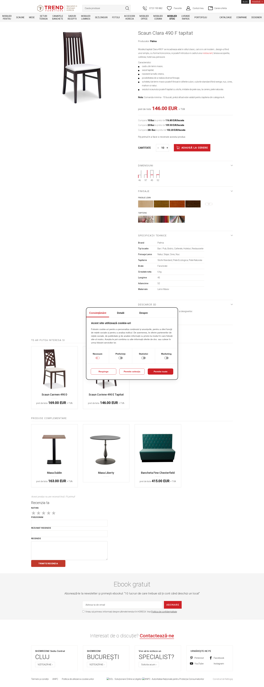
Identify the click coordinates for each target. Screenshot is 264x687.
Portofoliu (200, 17)
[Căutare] (127, 8)
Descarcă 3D (147, 304)
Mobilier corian (158, 17)
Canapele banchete (57, 17)
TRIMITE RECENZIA (48, 563)
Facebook (219, 658)
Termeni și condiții (40, 679)
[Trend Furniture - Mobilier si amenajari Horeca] (50, 8)
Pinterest (199, 658)
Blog (245, 2)
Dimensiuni (145, 165)
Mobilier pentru (7, 17)
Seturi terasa (43, 17)
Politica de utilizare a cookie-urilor (78, 679)
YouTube (199, 663)
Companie (241, 17)
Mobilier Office (144, 17)
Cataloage (226, 17)
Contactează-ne (157, 636)
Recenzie (36, 538)
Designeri (256, 17)
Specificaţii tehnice (152, 235)
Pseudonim (37, 517)
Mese (32, 17)
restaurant (208, 53)
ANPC (55, 679)
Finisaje (144, 191)
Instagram (219, 663)
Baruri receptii (72, 17)
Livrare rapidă (186, 17)
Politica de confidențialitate (164, 611)
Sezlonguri (101, 17)
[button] (257, 2)
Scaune (20, 17)
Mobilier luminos (85, 17)
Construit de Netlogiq (223, 679)
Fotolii (116, 17)
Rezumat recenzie (41, 528)
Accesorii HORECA (129, 17)
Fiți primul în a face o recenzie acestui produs (161, 137)
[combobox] (106, 8)
